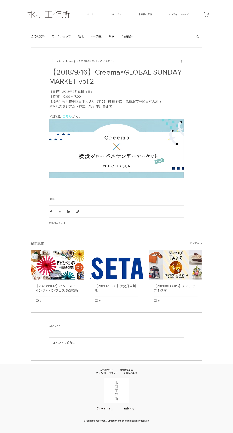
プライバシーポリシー (107, 373)
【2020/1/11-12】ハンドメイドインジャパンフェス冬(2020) (57, 288)
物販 (81, 36)
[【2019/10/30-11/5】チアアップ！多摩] (175, 265)
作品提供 (127, 36)
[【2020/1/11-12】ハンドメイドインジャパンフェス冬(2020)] (57, 265)
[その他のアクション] (181, 61)
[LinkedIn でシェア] (68, 211)
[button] (110, 14)
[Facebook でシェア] (51, 211)
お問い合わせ (130, 373)
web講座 (96, 36)
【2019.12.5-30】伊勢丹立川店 (115, 288)
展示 (111, 36)
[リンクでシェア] (77, 211)
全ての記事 (38, 36)
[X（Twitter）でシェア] (60, 211)
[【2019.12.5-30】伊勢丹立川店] (116, 265)
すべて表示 (195, 243)
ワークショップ (61, 36)
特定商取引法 (126, 369)
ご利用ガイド (106, 369)
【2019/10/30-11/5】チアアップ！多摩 (174, 288)
